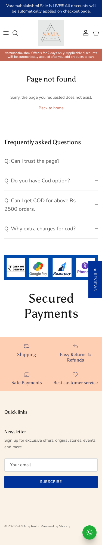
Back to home (51, 108)
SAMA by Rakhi (27, 526)
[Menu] (6, 33)
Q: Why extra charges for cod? (40, 228)
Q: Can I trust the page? (32, 161)
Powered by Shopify (55, 526)
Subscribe (51, 481)
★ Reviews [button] (94, 279)
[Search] (18, 33)
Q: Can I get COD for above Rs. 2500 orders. (40, 205)
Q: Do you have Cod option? (37, 180)
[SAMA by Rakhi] (51, 33)
